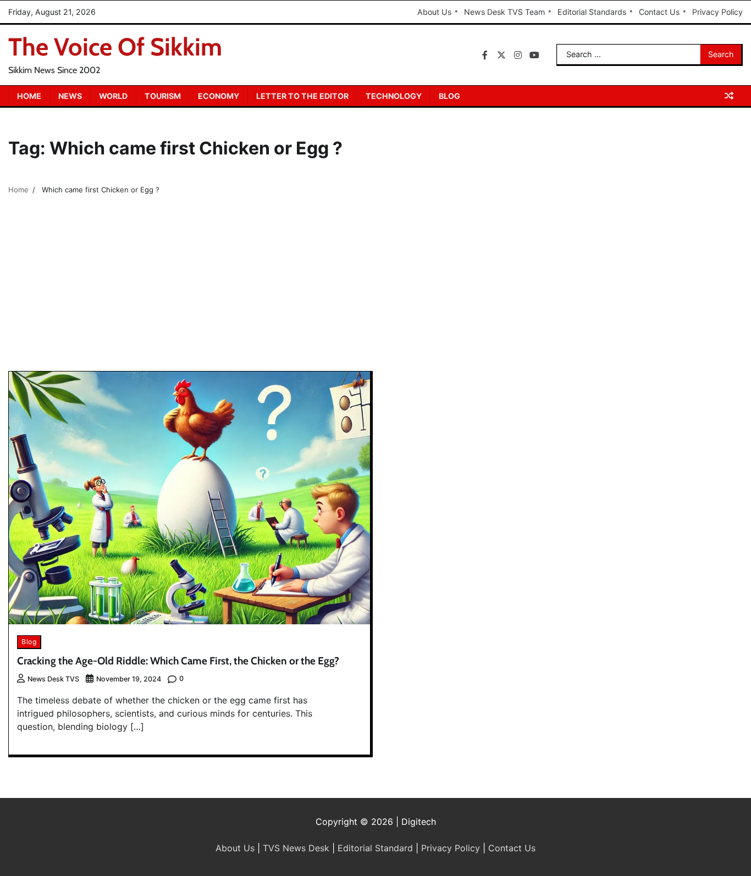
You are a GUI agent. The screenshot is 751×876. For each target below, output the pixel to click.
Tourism (163, 96)
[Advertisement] (375, 288)
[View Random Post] (729, 95)
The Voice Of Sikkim (115, 47)
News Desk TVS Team (504, 11)
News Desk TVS (53, 679)
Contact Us (659, 11)
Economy (218, 96)
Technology (394, 96)
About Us (434, 11)
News (70, 96)
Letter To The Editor (302, 96)
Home (29, 96)
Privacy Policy (717, 11)
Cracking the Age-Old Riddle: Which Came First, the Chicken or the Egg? (178, 661)
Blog (449, 96)
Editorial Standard (375, 847)
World (113, 96)
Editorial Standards (591, 11)
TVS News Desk (296, 847)
